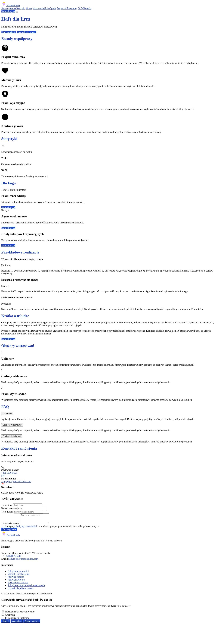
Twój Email (7, 511)
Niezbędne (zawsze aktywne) (19, 611)
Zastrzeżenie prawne (18, 582)
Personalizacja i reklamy (17, 618)
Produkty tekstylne (12, 436)
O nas (29, 8)
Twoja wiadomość (10, 523)
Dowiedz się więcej (26, 32)
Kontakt (87, 8)
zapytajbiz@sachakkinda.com (16, 481)
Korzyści (20, 8)
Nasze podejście (41, 8)
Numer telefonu (9, 508)
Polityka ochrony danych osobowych (26, 585)
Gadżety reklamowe (12, 425)
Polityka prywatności (18, 571)
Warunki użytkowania (19, 574)
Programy (72, 8)
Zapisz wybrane (32, 621)
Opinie (52, 8)
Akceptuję (17, 621)
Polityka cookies (16, 576)
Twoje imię (6, 505)
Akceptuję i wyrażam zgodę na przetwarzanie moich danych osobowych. (52, 526)
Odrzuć (6, 621)
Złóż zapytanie (8, 32)
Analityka (10, 614)
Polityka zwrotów (16, 579)
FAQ (80, 8)
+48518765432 (9, 472)
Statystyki (62, 8)
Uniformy (7, 413)
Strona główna (8, 8)
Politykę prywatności (26, 526)
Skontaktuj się (8, 11)
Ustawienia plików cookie (21, 588)
